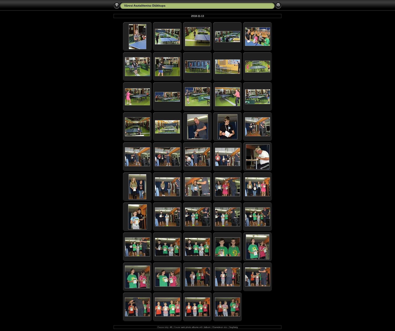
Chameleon (217, 327)
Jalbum (206, 327)
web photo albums (190, 327)
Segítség (233, 327)
